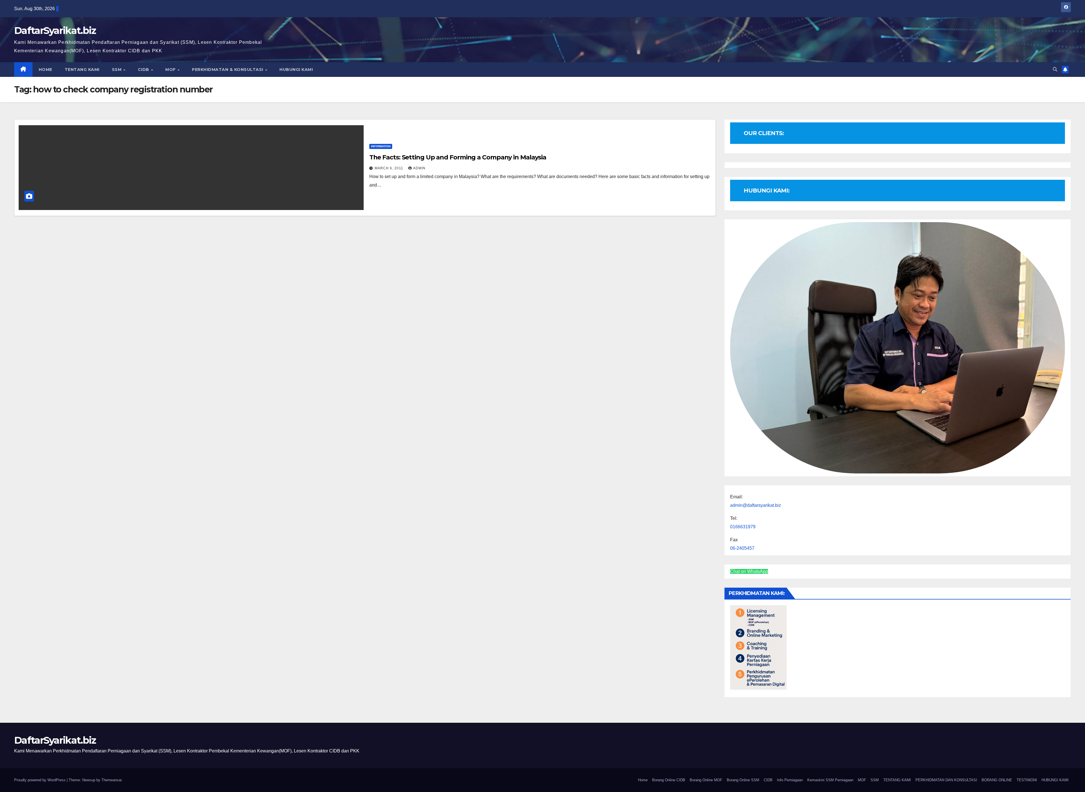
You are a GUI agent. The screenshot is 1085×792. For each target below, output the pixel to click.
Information (380, 146)
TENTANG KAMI (82, 69)
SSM (117, 69)
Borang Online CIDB (668, 780)
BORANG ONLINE (997, 780)
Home (643, 780)
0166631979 (743, 526)
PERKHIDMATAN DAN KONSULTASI (946, 780)
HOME (45, 69)
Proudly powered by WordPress (40, 780)
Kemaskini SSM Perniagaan (830, 780)
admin (419, 168)
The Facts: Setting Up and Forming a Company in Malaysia (457, 157)
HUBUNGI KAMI (296, 69)
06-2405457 (742, 548)
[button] (1055, 69)
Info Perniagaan (790, 780)
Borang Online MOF (706, 780)
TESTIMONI (1027, 780)
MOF (171, 69)
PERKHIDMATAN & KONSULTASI (228, 69)
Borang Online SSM (743, 780)
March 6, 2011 (389, 168)
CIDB (144, 69)
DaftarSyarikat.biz (55, 30)
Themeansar (111, 780)
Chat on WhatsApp (749, 571)
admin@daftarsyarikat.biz (755, 505)
